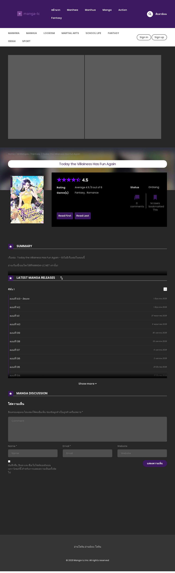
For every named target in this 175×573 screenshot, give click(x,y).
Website (122, 446)
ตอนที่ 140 (15, 324)
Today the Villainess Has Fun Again (61, 154)
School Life (93, 33)
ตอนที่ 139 (15, 333)
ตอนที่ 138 (15, 341)
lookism (49, 33)
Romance (93, 192)
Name (11, 446)
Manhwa (72, 10)
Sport (26, 41)
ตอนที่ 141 (14, 315)
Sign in (144, 37)
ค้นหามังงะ (161, 14)
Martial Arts (70, 33)
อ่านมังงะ (90, 546)
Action (122, 10)
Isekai (12, 41)
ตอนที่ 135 (15, 367)
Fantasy (56, 18)
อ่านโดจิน (79, 546)
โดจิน (98, 546)
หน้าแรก (55, 10)
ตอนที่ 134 (15, 375)
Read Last (82, 215)
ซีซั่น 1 (11, 289)
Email (66, 446)
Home (11, 154)
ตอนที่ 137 (15, 350)
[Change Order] (62, 277)
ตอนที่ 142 (15, 307)
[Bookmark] (155, 198)
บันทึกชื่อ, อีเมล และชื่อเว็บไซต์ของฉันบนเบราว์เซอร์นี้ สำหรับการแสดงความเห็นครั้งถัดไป (32, 469)
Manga (107, 10)
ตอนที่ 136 (15, 358)
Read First (64, 215)
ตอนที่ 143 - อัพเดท (19, 298)
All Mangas (23, 154)
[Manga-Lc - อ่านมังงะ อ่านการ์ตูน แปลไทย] (28, 14)
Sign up (159, 37)
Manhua (90, 10)
